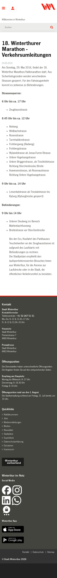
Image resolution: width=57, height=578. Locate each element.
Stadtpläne (8, 434)
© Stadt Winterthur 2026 (14, 559)
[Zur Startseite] (42, 7)
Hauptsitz (6, 328)
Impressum (9, 449)
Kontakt (25, 552)
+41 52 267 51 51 (25, 316)
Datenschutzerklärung (13, 441)
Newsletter (8, 430)
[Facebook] (7, 494)
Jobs (6, 418)
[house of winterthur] (13, 465)
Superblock (9, 438)
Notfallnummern (11, 414)
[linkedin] (7, 504)
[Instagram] (17, 494)
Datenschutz (38, 552)
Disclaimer (8, 445)
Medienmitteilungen (12, 422)
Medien (7, 426)
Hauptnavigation (3, 8)
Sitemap (50, 552)
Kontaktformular (10, 312)
